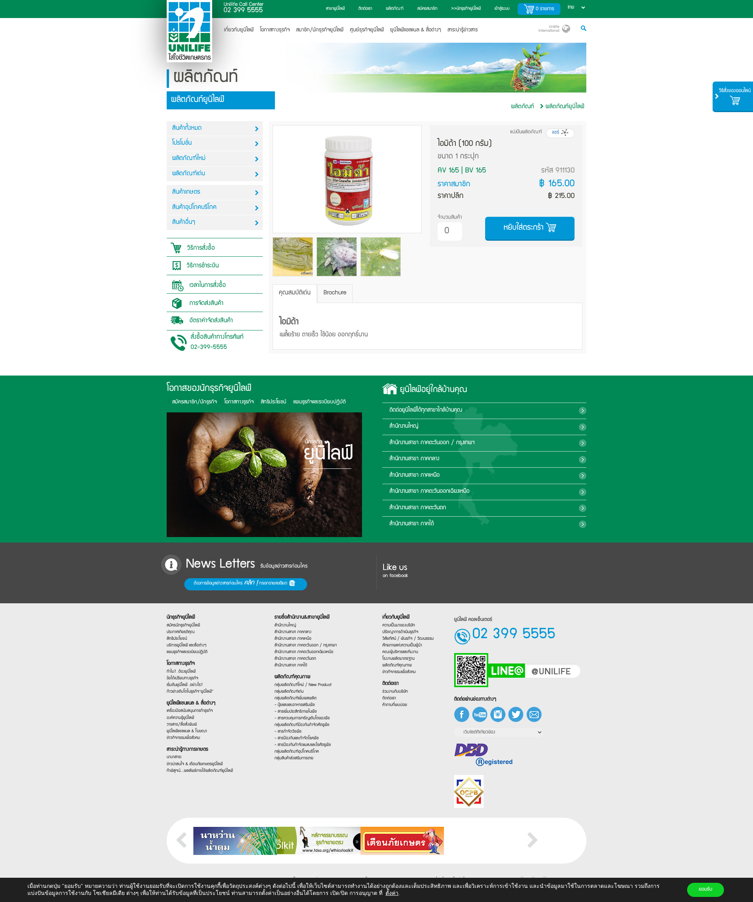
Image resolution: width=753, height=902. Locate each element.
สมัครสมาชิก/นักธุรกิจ (194, 402)
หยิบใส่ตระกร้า (525, 228)
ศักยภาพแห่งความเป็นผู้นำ (402, 645)
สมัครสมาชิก (427, 9)
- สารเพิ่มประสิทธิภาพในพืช (296, 711)
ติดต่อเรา (365, 9)
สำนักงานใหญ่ (403, 426)
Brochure (335, 293)
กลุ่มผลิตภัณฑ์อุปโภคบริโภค (297, 752)
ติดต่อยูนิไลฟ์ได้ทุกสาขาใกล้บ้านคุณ (425, 410)
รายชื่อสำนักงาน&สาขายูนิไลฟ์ (302, 617)
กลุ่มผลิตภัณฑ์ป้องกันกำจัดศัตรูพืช (302, 725)
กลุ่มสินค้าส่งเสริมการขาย (294, 758)
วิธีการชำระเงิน (202, 266)
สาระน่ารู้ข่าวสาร (462, 30)
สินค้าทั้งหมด (187, 128)
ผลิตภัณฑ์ (395, 9)
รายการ (545, 9)
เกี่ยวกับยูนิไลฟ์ (239, 30)
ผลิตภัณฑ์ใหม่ (189, 159)
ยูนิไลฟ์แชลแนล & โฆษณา (187, 731)
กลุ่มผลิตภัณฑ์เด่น (289, 691)
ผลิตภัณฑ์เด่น (188, 174)
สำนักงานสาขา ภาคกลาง (414, 459)
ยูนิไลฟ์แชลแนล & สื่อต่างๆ (415, 30)
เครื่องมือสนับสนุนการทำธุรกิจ (190, 711)
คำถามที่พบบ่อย (394, 705)
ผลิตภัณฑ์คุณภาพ (292, 677)
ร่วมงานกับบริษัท (395, 691)
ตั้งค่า (392, 893)
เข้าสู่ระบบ (502, 9)
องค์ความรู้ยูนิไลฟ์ (180, 718)
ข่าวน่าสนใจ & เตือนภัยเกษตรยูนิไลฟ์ (195, 764)
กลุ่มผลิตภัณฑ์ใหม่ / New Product (303, 685)
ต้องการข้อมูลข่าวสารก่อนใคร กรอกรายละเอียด (241, 583)
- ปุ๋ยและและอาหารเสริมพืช (295, 705)
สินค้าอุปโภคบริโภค (194, 208)
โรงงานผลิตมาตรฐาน (398, 659)
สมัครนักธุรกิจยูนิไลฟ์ (183, 625)
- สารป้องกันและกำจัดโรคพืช (297, 738)
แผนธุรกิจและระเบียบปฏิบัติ (187, 652)
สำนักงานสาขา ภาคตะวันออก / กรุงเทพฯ (432, 443)
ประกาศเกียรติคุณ (181, 632)
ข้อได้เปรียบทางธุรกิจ (182, 678)
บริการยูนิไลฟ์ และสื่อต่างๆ (186, 645)
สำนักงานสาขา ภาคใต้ (411, 524)
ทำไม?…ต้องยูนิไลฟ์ (181, 671)
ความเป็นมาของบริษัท (398, 625)
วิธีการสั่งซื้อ (200, 248)
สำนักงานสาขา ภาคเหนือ (414, 475)
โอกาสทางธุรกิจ (275, 30)
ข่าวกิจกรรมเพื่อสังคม (183, 738)
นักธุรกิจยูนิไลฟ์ (181, 617)
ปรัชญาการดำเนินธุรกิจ (400, 632)
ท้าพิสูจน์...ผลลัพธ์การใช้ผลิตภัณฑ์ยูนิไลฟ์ (200, 771)
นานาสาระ (174, 757)
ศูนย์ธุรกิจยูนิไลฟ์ (367, 30)
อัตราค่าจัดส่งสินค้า (210, 321)
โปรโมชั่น (182, 143)
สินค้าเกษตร (186, 192)
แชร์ (556, 133)
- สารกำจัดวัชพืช (288, 732)
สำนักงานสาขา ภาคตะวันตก (417, 508)
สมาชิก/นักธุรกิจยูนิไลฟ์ (320, 30)
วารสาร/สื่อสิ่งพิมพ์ (182, 724)
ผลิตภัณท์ (522, 106)
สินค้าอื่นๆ (183, 222)
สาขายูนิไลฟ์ (335, 9)
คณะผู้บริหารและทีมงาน (400, 652)
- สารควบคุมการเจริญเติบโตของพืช (302, 718)
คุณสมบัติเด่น (295, 293)
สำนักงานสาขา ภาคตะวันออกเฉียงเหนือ (429, 491)
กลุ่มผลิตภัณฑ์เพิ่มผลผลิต (295, 698)
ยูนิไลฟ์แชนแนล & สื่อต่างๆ (191, 703)
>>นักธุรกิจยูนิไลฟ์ (466, 9)
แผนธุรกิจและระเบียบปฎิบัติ (319, 402)
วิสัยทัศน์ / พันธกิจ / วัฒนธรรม (408, 639)
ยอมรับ (705, 889)
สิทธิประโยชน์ (273, 402)
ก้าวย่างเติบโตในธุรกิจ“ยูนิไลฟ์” (190, 691)
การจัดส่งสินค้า (205, 304)
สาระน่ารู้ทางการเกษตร (187, 750)
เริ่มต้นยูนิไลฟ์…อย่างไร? (185, 685)
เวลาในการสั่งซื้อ (206, 286)
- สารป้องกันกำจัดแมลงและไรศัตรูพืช (303, 745)
